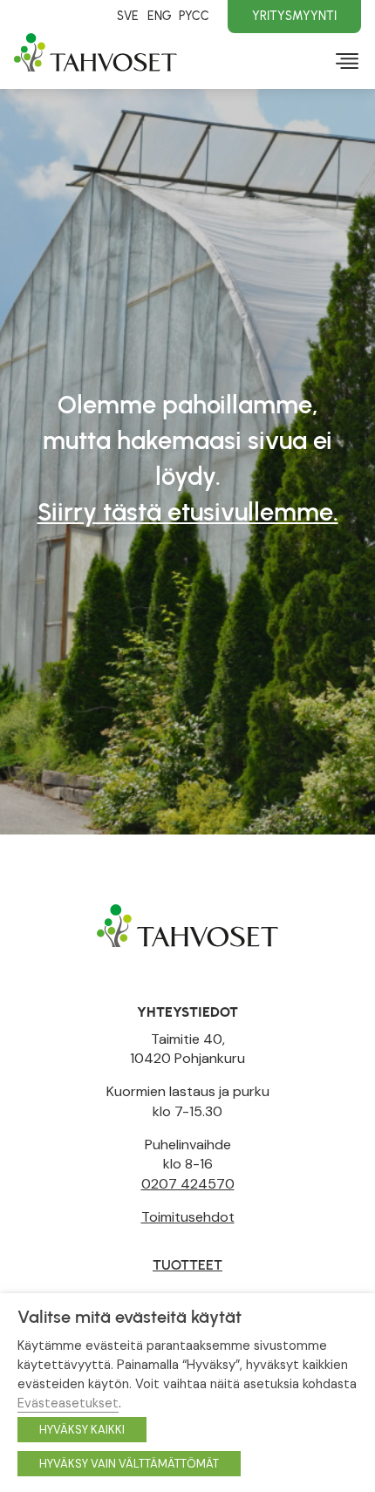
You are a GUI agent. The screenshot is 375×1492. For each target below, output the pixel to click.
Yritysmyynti (294, 16)
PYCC (194, 16)
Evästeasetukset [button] (68, 1403)
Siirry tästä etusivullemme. (188, 511)
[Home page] (187, 925)
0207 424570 (188, 1184)
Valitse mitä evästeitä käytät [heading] (129, 1316)
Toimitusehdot (188, 1217)
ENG (159, 16)
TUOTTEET (187, 1265)
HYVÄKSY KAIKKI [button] (82, 1429)
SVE (128, 16)
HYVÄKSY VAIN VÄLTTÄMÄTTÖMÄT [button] (129, 1463)
